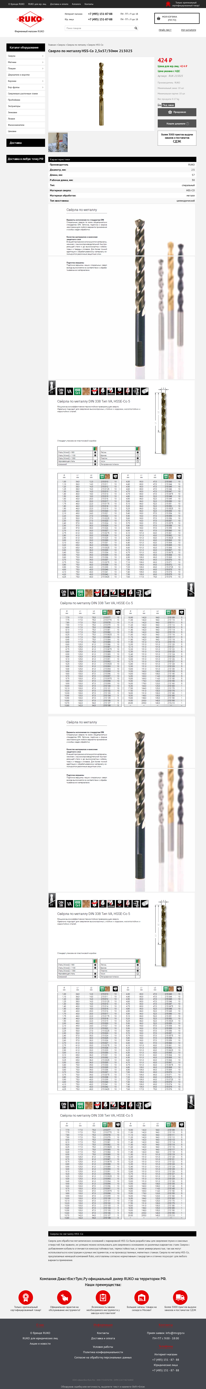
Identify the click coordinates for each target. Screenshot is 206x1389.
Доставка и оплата (59, 4)
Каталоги (76, 4)
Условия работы (103, 1347)
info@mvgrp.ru (175, 1333)
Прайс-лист (165, 30)
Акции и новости (40, 1343)
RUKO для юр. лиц (37, 4)
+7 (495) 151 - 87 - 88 (165, 1359)
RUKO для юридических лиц (40, 1338)
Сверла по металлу (76, 44)
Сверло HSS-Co (95, 44)
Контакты (89, 4)
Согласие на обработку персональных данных (103, 1357)
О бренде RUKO (16, 4)
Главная (52, 44)
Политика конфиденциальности (103, 1352)
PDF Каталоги (188, 30)
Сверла (61, 44)
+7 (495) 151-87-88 (100, 14)
